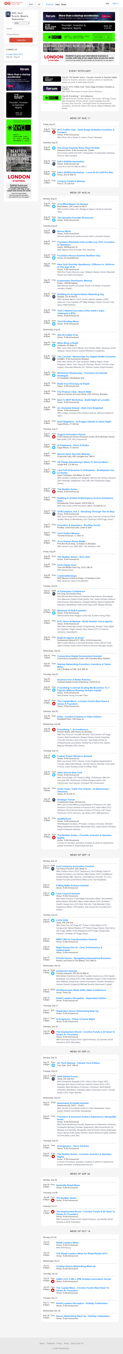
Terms (66, 1343)
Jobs (57, 4)
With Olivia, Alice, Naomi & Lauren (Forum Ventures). (82, 91)
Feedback (50, 1343)
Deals (63, 4)
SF (39, 4)
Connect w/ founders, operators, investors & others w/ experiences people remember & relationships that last (87, 80)
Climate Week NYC (14, 54)
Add (108, 3)
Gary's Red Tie (77, 1343)
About (42, 1343)
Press (59, 1343)
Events (49, 4)
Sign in (115, 3)
